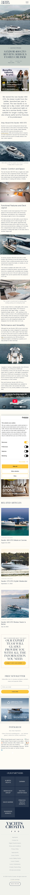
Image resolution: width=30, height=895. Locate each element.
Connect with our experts (13, 663)
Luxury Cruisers (15, 861)
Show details (22, 461)
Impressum (15, 837)
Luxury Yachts (15, 855)
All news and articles (15, 870)
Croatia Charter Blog (15, 867)
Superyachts (15, 852)
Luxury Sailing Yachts (15, 858)
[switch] (26, 447)
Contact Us (15, 840)
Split (2, 337)
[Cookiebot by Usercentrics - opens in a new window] (22, 418)
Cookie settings (15, 879)
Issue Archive (15, 884)
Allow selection (15, 471)
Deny (15, 476)
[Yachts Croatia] (5, 2)
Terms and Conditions (15, 846)
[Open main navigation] (26, 2)
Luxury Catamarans (15, 864)
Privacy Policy (15, 849)
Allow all (15, 466)
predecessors (4, 133)
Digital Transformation (15, 843)
